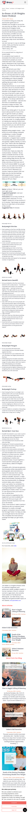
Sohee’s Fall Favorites (9, 628)
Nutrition (23, 614)
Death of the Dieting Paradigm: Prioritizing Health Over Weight (19, 637)
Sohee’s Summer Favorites (18, 649)
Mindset (8, 644)
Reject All (14, 810)
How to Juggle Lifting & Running (18, 610)
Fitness (11, 19)
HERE (15, 546)
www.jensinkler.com (15, 600)
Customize (14, 806)
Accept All (14, 802)
